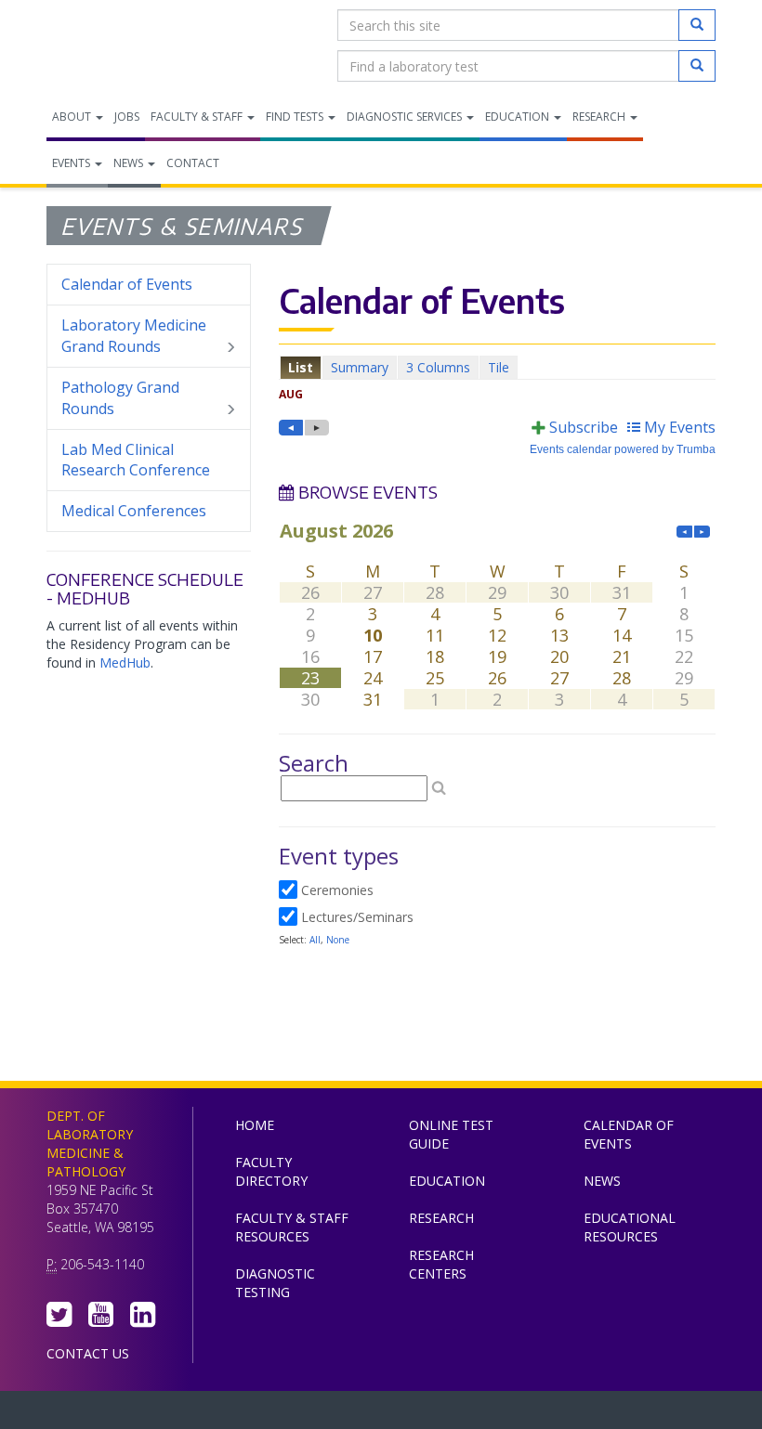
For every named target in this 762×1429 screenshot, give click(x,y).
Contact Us (87, 1353)
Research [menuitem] (600, 116)
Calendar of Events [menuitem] (126, 284)
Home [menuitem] (254, 1125)
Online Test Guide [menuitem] (451, 1134)
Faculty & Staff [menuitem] (198, 116)
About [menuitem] (73, 116)
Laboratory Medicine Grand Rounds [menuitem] (133, 336)
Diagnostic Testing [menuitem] (275, 1283)
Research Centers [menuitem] (441, 1264)
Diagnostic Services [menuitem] (406, 116)
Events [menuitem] (72, 163)
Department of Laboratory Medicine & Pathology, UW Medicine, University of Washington (141, 45)
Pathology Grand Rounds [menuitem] (120, 398)
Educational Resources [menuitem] (630, 1227)
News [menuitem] (129, 163)
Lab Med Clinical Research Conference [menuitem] (135, 460)
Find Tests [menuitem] (296, 116)
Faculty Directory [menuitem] (271, 1171)
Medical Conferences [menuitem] (133, 510)
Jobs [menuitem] (126, 116)
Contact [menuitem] (192, 163)
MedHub (125, 662)
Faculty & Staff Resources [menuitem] (291, 1227)
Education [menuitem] (518, 116)
